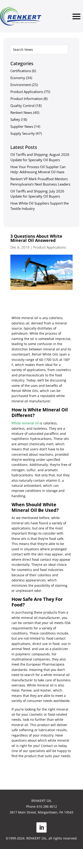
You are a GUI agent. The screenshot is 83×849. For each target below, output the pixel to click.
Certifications (20, 70)
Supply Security (22, 133)
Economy (17, 77)
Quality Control (22, 105)
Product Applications (26, 91)
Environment (20, 84)
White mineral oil (25, 423)
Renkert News (21, 112)
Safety (15, 119)
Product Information (26, 98)
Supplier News (21, 126)
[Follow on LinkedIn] (41, 827)
